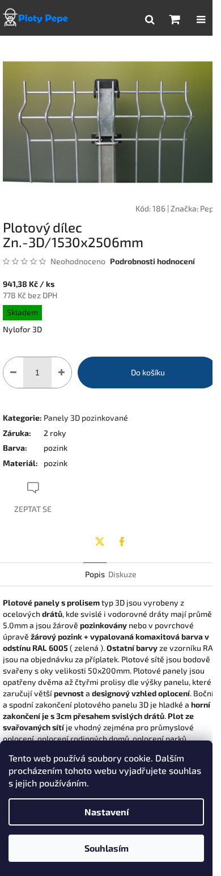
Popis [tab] (95, 574)
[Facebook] (122, 541)
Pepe (209, 208)
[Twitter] (100, 541)
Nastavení (106, 811)
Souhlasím (106, 848)
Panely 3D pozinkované (86, 417)
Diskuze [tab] (122, 574)
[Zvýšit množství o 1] (61, 372)
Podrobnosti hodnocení (152, 261)
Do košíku (148, 372)
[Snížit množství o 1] (13, 372)
